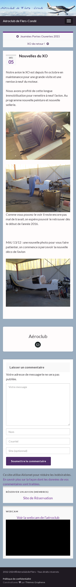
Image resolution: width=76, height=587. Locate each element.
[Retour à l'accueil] (38, 8)
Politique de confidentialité (17, 578)
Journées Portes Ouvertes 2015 (40, 36)
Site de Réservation (38, 498)
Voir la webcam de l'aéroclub (38, 517)
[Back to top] (67, 564)
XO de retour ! (36, 43)
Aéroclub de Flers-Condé (19, 21)
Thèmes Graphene (35, 582)
